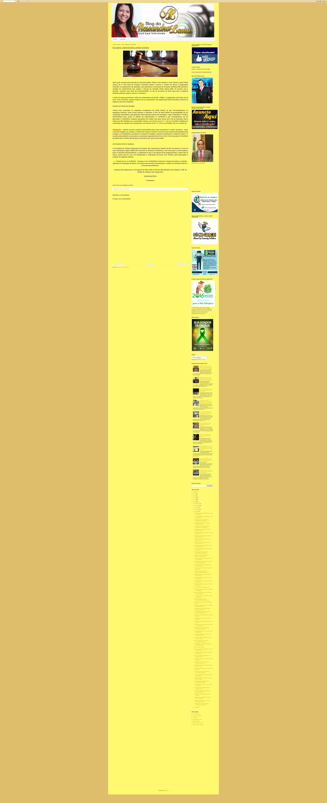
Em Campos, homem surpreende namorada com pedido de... (201, 527)
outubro (196, 507)
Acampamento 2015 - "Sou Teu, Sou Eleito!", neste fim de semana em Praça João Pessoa (206, 448)
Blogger (167, 790)
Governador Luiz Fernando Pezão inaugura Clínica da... (202, 609)
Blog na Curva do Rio (198, 722)
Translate (203, 359)
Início (115, 39)
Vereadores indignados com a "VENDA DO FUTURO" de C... (203, 606)
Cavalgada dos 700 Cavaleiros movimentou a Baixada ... (201, 520)
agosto (196, 511)
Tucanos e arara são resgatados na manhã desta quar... (202, 691)
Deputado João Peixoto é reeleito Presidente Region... (202, 701)
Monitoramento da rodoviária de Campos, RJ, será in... (201, 628)
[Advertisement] (150, 250)
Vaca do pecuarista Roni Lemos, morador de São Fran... (201, 682)
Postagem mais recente (118, 264)
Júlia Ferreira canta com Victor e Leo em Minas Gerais (205, 436)
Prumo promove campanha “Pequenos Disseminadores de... (203, 562)
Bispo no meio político (199, 647)
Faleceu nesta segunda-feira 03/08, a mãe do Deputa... (202, 698)
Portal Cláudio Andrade (198, 724)
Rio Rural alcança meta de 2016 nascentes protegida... (201, 672)
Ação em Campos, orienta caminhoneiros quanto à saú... (201, 599)
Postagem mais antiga (182, 264)
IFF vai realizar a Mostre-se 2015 (201, 587)
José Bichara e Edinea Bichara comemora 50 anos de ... (201, 704)
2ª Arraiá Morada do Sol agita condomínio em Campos (205, 424)
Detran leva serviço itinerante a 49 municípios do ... (202, 539)
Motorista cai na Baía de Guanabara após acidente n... (202, 565)
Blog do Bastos (196, 721)
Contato (122, 39)
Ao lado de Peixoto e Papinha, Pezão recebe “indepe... (202, 638)
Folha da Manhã (196, 714)
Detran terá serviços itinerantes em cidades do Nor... (202, 656)
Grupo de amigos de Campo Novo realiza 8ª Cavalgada (202, 612)
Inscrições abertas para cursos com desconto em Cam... (202, 635)
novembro (196, 505)
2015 (194, 502)
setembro (196, 509)
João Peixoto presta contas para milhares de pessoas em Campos (206, 390)
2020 (194, 492)
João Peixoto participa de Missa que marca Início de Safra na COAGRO (206, 460)
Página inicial (150, 264)
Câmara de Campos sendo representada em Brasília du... (201, 572)
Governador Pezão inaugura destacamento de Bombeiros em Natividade (206, 401)
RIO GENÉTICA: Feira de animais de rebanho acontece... (202, 644)
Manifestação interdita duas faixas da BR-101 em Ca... (202, 575)
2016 (194, 499)
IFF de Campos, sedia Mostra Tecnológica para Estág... (201, 552)
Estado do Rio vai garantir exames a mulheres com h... (202, 543)
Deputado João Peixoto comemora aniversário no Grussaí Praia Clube (206, 413)
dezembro (196, 503)
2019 (194, 494)
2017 (194, 498)
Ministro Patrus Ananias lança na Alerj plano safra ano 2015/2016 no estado (206, 367)
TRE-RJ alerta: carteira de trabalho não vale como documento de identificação (206, 379)
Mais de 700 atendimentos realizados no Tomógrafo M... (203, 593)
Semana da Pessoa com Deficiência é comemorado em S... (203, 546)
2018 (194, 496)
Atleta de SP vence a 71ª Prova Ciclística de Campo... (201, 662)
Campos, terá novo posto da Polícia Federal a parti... (202, 530)
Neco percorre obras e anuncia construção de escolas (201, 641)
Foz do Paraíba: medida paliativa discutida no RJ (201, 688)
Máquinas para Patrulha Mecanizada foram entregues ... (202, 536)
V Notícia (195, 717)
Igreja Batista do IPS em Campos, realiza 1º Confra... (202, 523)
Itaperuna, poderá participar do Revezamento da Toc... (201, 555)
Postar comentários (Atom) (123, 267)
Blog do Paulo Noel (197, 719)
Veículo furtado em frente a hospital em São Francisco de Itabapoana (206, 471)
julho (195, 707)
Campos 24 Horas (197, 715)
